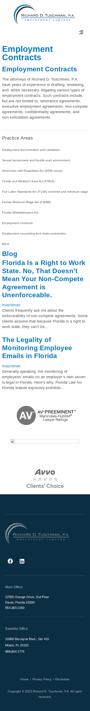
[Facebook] (10, 561)
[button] (81, 32)
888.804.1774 (14, 651)
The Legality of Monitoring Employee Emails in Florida (37, 348)
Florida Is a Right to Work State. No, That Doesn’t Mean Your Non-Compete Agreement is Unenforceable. (43, 279)
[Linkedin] (22, 561)
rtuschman (11, 305)
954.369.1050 (14, 608)
